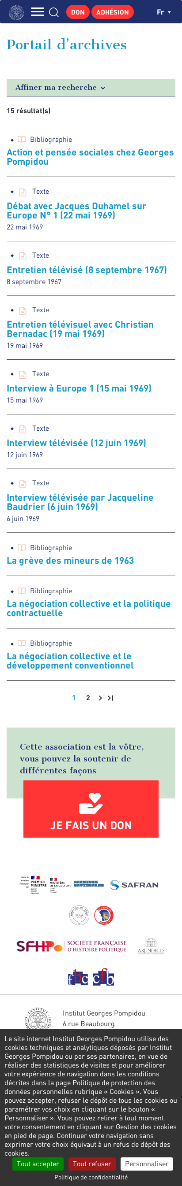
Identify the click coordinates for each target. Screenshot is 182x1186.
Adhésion (112, 12)
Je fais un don (91, 824)
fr (161, 11)
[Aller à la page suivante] (100, 698)
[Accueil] (19, 11)
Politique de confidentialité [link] (91, 1177)
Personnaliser (147, 1163)
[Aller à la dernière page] (110, 698)
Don (78, 12)
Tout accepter (38, 1163)
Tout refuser (92, 1163)
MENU (37, 11)
